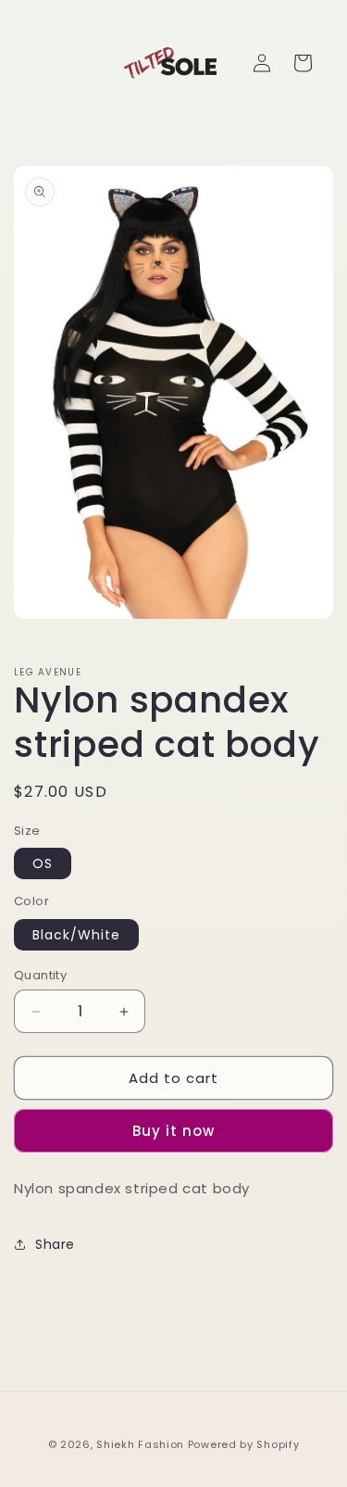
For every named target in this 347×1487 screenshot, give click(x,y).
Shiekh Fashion (140, 1444)
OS (42, 863)
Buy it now (173, 1130)
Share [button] (55, 1244)
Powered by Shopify (244, 1444)
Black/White (76, 935)
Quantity (40, 975)
